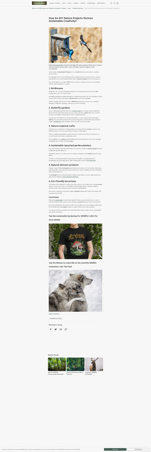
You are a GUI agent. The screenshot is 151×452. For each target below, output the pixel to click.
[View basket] (117, 3)
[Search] (114, 3)
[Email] (61, 329)
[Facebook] (51, 329)
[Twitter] (56, 329)
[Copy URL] (66, 329)
